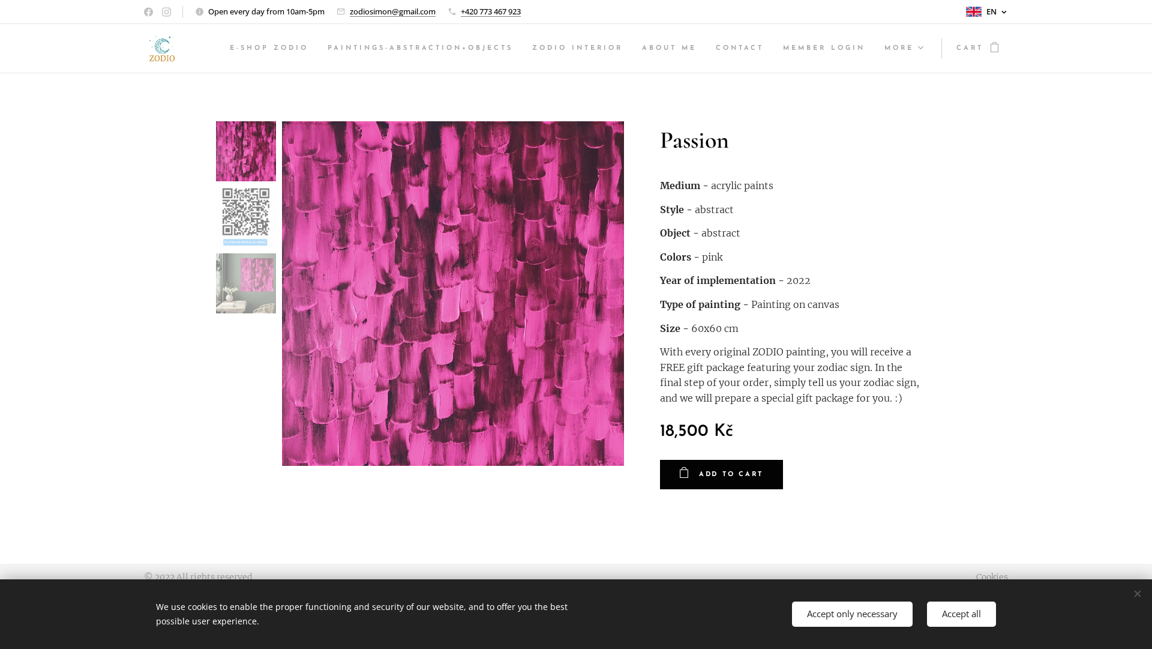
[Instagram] (166, 12)
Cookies (992, 577)
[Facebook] (148, 12)
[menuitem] (272, 49)
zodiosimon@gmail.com (393, 11)
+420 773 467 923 (491, 11)
